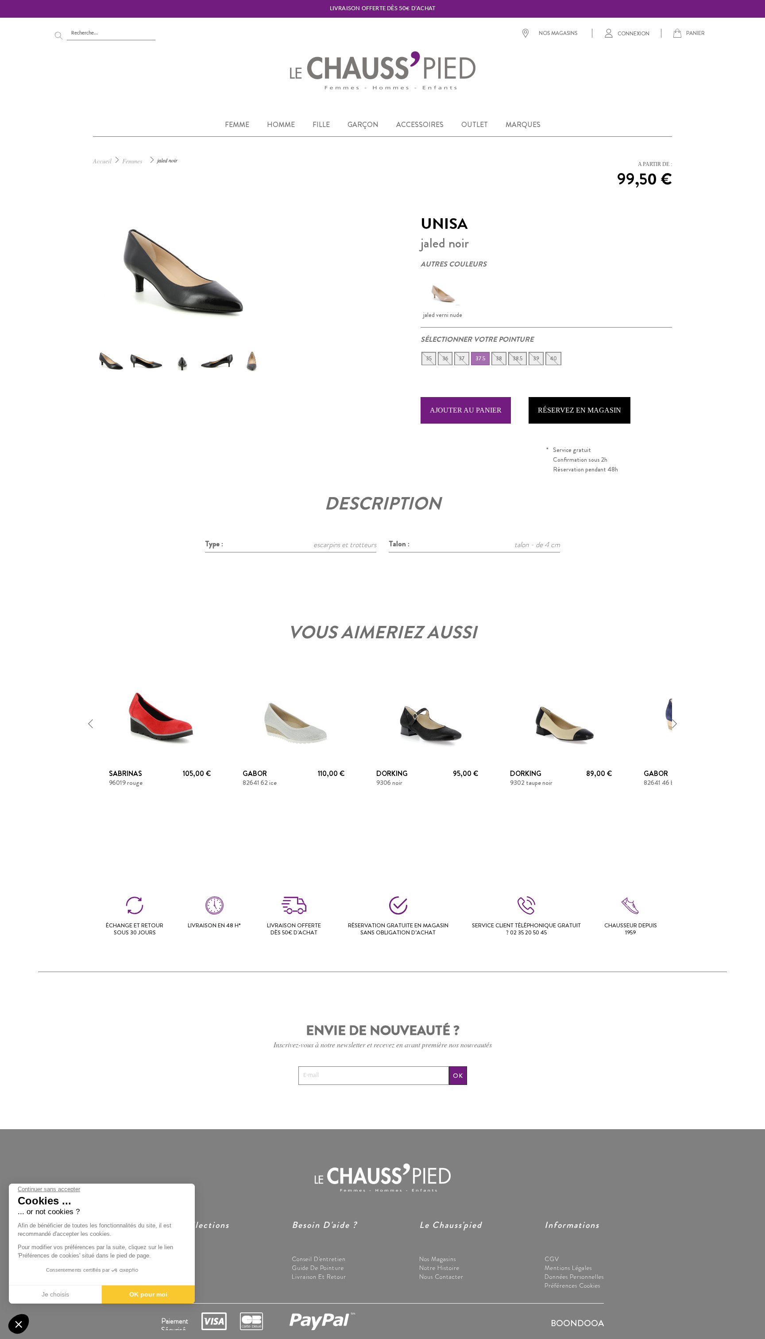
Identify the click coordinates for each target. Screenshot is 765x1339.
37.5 (480, 359)
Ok (458, 1075)
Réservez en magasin (579, 410)
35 (429, 359)
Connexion (633, 33)
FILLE (321, 125)
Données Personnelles (574, 1276)
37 (462, 359)
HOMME (281, 125)
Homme (172, 1267)
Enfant (170, 1276)
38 (499, 359)
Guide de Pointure (318, 1267)
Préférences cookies (572, 1285)
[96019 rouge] (160, 718)
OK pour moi (148, 1294)
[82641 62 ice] (293, 718)
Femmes (132, 161)
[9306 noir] (427, 718)
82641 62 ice (260, 782)
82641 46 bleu (662, 782)
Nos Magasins (437, 1258)
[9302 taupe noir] (561, 718)
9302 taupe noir (531, 782)
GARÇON (363, 125)
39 (536, 359)
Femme (171, 1258)
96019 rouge (126, 782)
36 (445, 359)
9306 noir (389, 782)
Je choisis (55, 1294)
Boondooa (577, 1323)
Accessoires (176, 1285)
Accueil (102, 161)
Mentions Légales (568, 1267)
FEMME (237, 125)
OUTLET (474, 125)
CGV (552, 1258)
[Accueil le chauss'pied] (382, 69)
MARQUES (523, 125)
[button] (90, 723)
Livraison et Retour (319, 1276)
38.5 (517, 359)
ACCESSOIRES (420, 125)
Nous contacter (441, 1276)
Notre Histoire (439, 1267)
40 (553, 359)
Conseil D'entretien (319, 1258)
